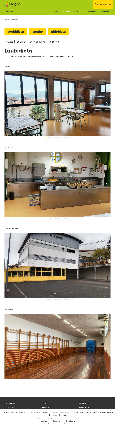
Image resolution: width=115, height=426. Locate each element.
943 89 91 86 (47, 408)
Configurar (70, 421)
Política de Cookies (57, 415)
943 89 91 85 (9, 408)
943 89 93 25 (84, 408)
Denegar (56, 421)
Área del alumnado (103, 4)
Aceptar (43, 421)
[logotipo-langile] (12, 4)
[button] (8, 12)
